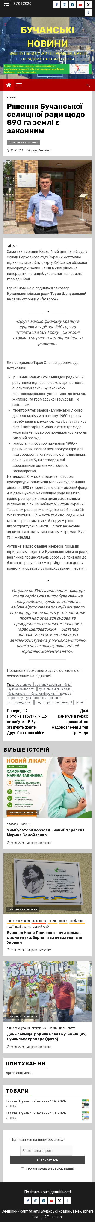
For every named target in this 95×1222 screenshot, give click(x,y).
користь (40, 698)
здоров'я (13, 824)
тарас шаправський (58, 702)
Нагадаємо (16, 476)
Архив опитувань (19, 1073)
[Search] (88, 85)
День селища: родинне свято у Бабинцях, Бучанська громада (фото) (46, 1036)
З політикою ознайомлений (49, 1169)
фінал (80, 702)
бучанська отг (18, 693)
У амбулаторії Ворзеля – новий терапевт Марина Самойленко (46, 832)
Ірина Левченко (41, 150)
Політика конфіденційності (47, 1192)
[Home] (8, 85)
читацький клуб (38, 926)
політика (21, 926)
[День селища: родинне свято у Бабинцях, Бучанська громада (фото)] (47, 991)
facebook (49, 299)
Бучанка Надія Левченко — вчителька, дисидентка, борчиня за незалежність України (44, 938)
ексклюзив (39, 920)
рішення (55, 698)
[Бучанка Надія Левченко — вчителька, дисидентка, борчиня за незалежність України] (47, 883)
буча (67, 684)
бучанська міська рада (55, 689)
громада (65, 693)
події (10, 926)
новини (12, 97)
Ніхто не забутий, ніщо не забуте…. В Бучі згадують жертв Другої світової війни (27, 722)
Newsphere (84, 1211)
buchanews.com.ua (48, 684)
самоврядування (20, 702)
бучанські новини (43, 693)
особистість (77, 920)
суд (38, 702)
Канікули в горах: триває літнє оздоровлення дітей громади (70, 722)
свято (71, 1028)
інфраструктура (19, 698)
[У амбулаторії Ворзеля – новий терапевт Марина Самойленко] (47, 787)
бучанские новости (21, 689)
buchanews (23, 684)
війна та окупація (18, 920)
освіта (63, 920)
